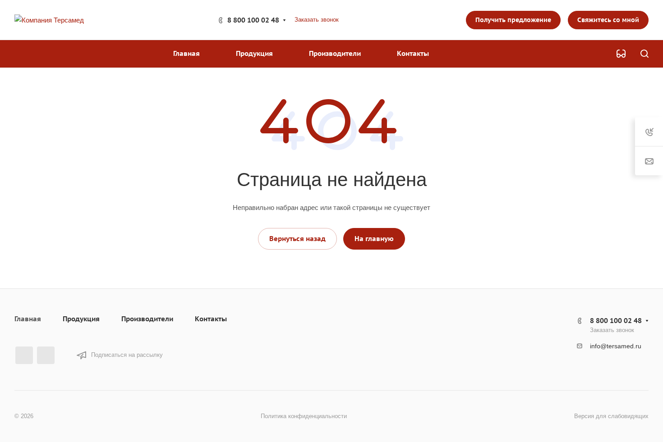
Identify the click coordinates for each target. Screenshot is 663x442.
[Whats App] (46, 355)
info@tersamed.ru (615, 346)
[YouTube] (24, 355)
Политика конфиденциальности (304, 416)
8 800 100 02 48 (253, 20)
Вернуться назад (297, 238)
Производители (147, 318)
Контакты (211, 318)
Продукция (81, 318)
